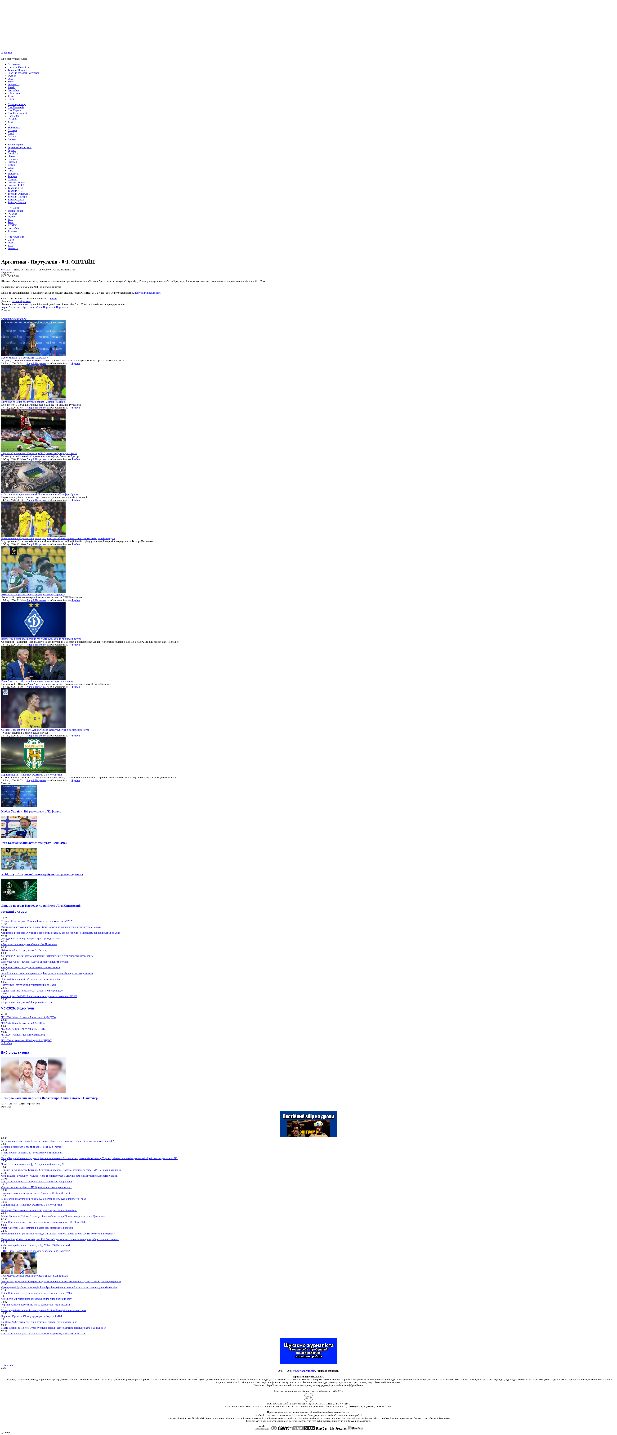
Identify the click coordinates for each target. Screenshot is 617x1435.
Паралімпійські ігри (19, 67)
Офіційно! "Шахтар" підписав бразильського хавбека (30, 967)
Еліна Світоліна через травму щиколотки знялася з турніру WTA (36, 1181)
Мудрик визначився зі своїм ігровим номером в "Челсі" (31, 1146)
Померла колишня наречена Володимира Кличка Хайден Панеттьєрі (49, 1098)
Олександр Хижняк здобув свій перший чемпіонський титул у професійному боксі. (47, 956)
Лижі (10, 170)
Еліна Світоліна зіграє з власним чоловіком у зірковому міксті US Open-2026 (43, 1222)
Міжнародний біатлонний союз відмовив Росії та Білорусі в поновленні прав (43, 1198)
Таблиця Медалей (17, 70)
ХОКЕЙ (12, 225)
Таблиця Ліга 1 (16, 199)
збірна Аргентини (11, 307)
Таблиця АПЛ (15, 190)
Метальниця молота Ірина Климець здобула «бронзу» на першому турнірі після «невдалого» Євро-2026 (58, 1141)
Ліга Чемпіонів (16, 107)
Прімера (12, 130)
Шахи (11, 167)
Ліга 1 (11, 133)
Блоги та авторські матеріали (24, 73)
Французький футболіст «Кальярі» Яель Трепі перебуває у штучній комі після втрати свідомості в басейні (59, 1175)
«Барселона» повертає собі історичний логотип (27, 1002)
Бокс (10, 78)
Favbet (53, 298)
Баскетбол (13, 90)
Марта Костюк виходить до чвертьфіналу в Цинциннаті (32, 1152)
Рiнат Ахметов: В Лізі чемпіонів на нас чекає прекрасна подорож (37, 681)
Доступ (12, 139)
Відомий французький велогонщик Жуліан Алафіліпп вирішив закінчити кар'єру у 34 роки (51, 927)
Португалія (62, 307)
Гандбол (12, 162)
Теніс (10, 81)
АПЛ (10, 124)
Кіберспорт (14, 93)
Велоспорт (13, 159)
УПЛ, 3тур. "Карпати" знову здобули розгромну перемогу (33, 594)
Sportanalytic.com (21, 301)
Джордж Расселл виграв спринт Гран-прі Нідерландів (30, 938)
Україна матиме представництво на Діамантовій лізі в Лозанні (35, 1193)
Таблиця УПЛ (15, 188)
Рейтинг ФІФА (16, 185)
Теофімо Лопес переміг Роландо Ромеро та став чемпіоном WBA (36, 921)
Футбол (12, 75)
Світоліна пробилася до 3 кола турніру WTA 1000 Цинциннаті (35, 1245)
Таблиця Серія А (17, 202)
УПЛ (10, 121)
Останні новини (14, 912)
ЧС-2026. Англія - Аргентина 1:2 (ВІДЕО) (24, 1028)
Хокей (11, 87)
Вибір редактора (15, 1052)
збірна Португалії (45, 307)
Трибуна (12, 176)
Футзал (12, 150)
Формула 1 (13, 84)
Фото (10, 96)
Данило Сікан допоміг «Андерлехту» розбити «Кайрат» (32, 979)
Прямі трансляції (17, 104)
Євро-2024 (13, 116)
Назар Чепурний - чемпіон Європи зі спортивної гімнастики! (35, 961)
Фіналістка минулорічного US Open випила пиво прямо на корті (36, 1187)
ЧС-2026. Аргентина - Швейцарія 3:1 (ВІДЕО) (26, 1040)
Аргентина (28, 307)
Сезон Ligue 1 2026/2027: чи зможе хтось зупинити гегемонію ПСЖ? (39, 996)
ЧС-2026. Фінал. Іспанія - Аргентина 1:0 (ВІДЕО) (28, 1017)
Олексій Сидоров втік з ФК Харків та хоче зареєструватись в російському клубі (45, 729)
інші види (13, 173)
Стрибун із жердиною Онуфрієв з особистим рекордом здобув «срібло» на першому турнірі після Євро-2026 (60, 932)
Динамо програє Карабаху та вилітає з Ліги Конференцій (41, 905)
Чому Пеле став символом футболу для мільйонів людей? (32, 1164)
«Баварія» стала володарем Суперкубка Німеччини (29, 944)
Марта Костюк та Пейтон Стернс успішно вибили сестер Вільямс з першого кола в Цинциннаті (53, 1216)
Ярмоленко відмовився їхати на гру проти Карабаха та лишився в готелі (41, 638)
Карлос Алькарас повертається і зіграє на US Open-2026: (32, 990)
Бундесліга (14, 127)
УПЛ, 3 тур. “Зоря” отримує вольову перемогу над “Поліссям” (35, 1251)
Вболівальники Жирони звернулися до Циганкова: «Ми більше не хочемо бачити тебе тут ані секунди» (58, 538)
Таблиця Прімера (17, 196)
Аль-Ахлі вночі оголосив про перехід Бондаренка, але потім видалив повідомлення (47, 973)
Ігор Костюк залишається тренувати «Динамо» (34, 842)
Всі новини (14, 64)
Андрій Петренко (36, 363)
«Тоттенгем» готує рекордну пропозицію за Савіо (28, 984)
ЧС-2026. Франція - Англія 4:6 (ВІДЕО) (23, 1023)
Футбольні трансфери (19, 147)
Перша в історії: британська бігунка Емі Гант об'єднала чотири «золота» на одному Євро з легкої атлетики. (60, 1239)
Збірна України (16, 144)
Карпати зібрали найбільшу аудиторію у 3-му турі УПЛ (31, 774)
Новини (12, 179)
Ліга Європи (15, 110)
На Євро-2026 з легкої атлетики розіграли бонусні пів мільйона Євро (39, 1210)
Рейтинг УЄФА (16, 182)
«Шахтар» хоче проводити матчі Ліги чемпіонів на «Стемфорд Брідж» (39, 494)
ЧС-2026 (12, 118)
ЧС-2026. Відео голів (18, 1008)
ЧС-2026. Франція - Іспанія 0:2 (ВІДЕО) (23, 1034)
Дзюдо (11, 164)
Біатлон (12, 156)
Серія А (12, 136)
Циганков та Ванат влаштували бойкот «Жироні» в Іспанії (33, 401)
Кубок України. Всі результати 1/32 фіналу (24, 357)
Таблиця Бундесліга (19, 193)
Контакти (13, 248)
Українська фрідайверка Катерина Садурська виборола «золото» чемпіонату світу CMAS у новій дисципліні (61, 1170)
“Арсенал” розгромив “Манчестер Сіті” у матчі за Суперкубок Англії (39, 453)
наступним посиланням (147, 292)
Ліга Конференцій (17, 113)
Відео (11, 99)
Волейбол (13, 153)
